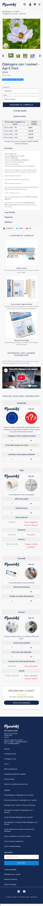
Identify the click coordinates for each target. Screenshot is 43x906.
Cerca (6, 764)
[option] (11, 55)
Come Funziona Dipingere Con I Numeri (18, 817)
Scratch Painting (10, 884)
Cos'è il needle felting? (12, 846)
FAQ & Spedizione (10, 769)
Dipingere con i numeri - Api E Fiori (14, 14)
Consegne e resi (10, 759)
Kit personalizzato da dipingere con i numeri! (20, 800)
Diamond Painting (10, 879)
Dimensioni (6, 87)
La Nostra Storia (10, 754)
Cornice (5, 95)
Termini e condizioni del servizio (15, 784)
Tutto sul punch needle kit (13, 841)
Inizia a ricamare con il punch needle (17, 836)
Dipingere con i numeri (12, 874)
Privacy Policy (9, 779)
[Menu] (39, 4)
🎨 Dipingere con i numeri (10, 11)
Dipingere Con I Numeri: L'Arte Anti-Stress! (19, 805)
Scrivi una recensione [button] (21, 703)
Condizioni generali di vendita (15, 774)
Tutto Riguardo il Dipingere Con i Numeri (19, 795)
